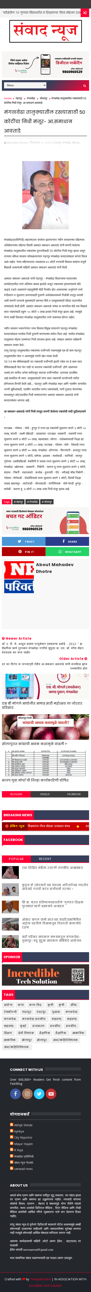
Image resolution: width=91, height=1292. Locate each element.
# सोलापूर (47, 502)
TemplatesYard (40, 1279)
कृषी (50, 1005)
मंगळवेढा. (10, 1019)
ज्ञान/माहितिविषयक (65, 1040)
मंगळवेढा (31, 98)
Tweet (30, 542)
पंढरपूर (19, 98)
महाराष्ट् (57, 1019)
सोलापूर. (42, 1040)
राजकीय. (71, 1026)
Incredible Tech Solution (45, 1285)
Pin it (29, 552)
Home (8, 98)
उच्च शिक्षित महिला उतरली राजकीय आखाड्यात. (53, 868)
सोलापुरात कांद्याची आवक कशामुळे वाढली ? (34, 744)
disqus (45, 794)
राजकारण (38, 1026)
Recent (45, 859)
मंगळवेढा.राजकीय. (34, 1019)
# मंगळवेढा (32, 502)
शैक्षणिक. (61, 1033)
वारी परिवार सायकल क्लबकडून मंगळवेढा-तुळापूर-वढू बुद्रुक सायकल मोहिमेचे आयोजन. (52, 939)
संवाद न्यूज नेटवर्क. (24, 1163)
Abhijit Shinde (23, 1125)
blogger (16, 794)
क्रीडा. (74, 1005)
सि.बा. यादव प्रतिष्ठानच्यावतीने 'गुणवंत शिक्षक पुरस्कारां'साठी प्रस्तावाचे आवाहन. (53, 904)
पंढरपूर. (42, 1012)
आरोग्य (8, 1005)
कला (21, 1005)
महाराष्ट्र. (9, 1026)
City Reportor (23, 1137)
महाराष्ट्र (72, 1019)
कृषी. (62, 1005)
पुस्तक (56, 1012)
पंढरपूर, (58, 142)
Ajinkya (19, 1131)
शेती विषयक (26, 1033)
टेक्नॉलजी (10, 1012)
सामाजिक (78, 1033)
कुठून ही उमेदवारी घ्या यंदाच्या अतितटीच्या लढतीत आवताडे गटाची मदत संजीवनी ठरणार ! (55, 887)
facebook (74, 794)
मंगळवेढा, (66, 142)
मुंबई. (23, 1026)
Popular (16, 859)
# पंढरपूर (18, 502)
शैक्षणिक (44, 1033)
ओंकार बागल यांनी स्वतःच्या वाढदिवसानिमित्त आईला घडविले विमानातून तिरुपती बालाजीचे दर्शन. (51, 923)
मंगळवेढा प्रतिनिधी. (24, 1156)
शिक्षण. (8, 1033)
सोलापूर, (76, 142)
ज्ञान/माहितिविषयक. (17, 1047)
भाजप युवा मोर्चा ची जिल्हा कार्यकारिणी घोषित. (35, 780)
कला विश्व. (35, 1005)
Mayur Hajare (23, 1144)
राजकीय (55, 1026)
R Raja (18, 1150)
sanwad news (23, 1169)
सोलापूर (43, 98)
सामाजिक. (10, 1040)
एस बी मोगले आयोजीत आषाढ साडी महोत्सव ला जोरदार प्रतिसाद (42, 705)
